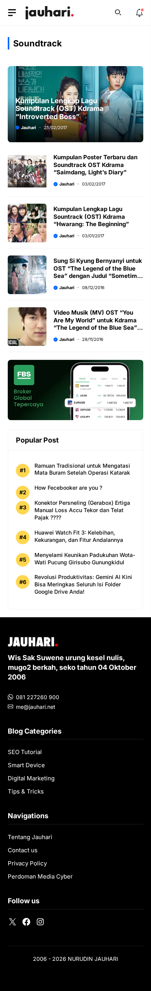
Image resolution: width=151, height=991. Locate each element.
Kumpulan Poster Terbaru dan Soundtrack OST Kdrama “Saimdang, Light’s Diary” (95, 164)
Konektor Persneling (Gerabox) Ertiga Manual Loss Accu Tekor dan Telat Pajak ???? (82, 510)
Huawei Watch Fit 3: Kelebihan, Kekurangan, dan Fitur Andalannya (78, 536)
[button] (118, 11)
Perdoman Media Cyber (40, 876)
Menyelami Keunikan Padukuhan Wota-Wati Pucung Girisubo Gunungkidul (84, 558)
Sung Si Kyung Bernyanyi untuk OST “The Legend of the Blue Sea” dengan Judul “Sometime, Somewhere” (97, 272)
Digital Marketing (31, 778)
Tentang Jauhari (30, 837)
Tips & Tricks (26, 791)
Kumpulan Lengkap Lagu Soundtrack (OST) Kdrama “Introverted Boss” (59, 109)
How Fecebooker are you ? (68, 487)
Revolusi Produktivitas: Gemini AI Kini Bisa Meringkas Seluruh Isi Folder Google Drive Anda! (83, 584)
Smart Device (26, 765)
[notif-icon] (139, 13)
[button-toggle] (12, 13)
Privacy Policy (27, 863)
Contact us (23, 850)
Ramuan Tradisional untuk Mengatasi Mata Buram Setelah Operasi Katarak (82, 469)
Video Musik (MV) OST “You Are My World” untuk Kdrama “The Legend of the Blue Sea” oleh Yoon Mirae (95, 324)
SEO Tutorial (25, 752)
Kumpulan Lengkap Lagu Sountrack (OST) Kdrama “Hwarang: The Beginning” (91, 216)
